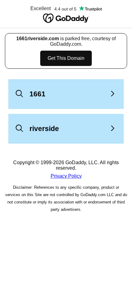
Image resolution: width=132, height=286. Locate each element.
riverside (44, 129)
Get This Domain (66, 58)
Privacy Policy (66, 176)
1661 (37, 94)
